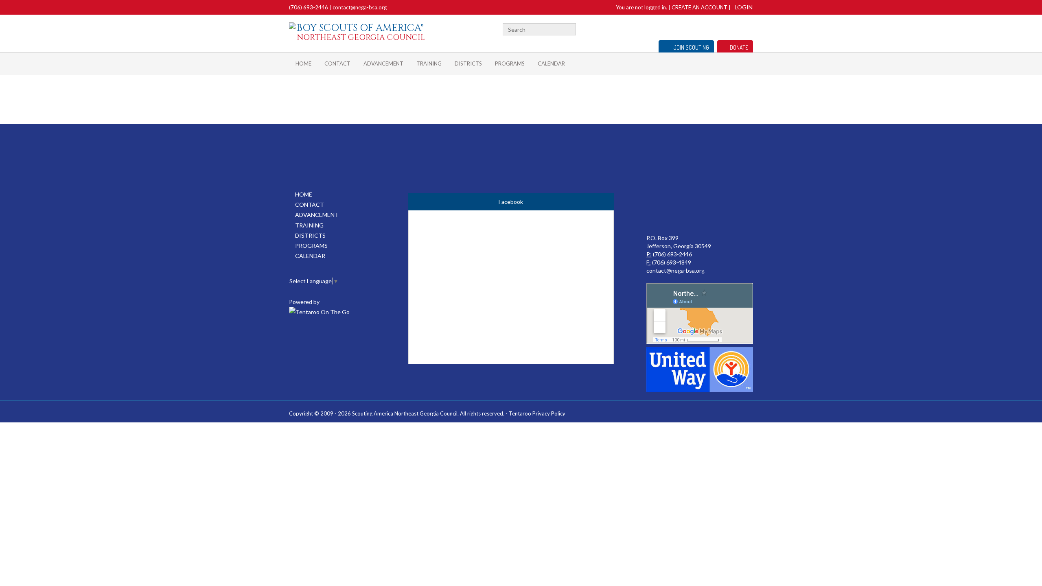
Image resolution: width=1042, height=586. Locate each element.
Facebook (740, 28)
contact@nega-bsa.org (360, 7)
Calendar (551, 63)
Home (303, 63)
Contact (337, 63)
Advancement (383, 63)
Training (429, 63)
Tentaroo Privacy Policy (537, 413)
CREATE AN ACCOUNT (699, 7)
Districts (468, 63)
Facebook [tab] (511, 201)
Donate (739, 47)
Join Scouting (691, 47)
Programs (510, 63)
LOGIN (744, 7)
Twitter (749, 28)
